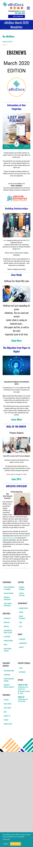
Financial (6, 626)
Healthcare (7, 636)
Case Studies (7, 708)
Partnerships (23, 643)
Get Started (18, 16)
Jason (5, 240)
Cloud (20, 668)
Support (6, 700)
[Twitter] (22, 8)
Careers (21, 647)
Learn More (16, 419)
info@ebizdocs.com (16, 11)
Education (7, 622)
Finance (21, 612)
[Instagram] (11, 8)
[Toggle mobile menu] (28, 8)
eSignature (7, 675)
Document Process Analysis (9, 686)
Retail (5, 645)
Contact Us (7, 716)
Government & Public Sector (8, 631)
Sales (20, 626)
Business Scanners (21, 588)
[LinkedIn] (18, 8)
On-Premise (22, 672)
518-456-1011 (20, 13)
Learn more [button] (6, 839)
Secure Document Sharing (9, 680)
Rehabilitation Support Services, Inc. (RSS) (16, 537)
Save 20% (16, 479)
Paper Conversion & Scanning (9, 588)
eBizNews (5, 45)
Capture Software (22, 594)
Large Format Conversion (8, 604)
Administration (23, 608)
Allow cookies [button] (15, 844)
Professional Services (8, 650)
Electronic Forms (9, 671)
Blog (5, 712)
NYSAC (28, 240)
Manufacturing (8, 641)
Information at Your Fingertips (16, 106)
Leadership (22, 639)
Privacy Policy (8, 724)
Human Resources (22, 617)
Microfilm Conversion (7, 598)
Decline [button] (6, 844)
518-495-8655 (22, 701)
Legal (20, 622)
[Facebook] (14, 8)
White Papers (8, 704)
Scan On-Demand (8, 593)
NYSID (18, 249)
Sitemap (6, 720)
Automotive (7, 618)
